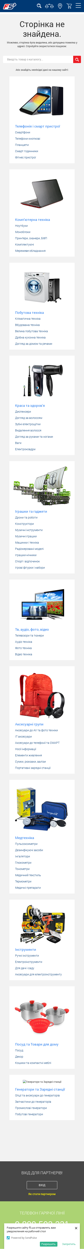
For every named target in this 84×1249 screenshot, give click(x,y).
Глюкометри (23, 862)
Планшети (22, 145)
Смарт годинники (26, 151)
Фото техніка (23, 648)
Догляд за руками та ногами (34, 436)
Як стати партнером (42, 1194)
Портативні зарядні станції (33, 767)
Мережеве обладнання (30, 250)
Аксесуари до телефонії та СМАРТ (37, 742)
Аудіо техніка (23, 641)
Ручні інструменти (27, 955)
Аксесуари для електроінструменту (38, 974)
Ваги (18, 443)
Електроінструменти (28, 961)
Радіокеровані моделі (29, 548)
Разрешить (48, 1244)
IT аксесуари (23, 736)
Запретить (69, 1244)
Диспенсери (23, 411)
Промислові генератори (31, 1108)
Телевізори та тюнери (29, 635)
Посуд (19, 1050)
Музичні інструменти (29, 530)
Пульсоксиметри (26, 843)
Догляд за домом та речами (33, 343)
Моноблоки (22, 232)
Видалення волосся (28, 430)
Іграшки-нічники (25, 555)
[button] (60, 7)
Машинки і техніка (27, 542)
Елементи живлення (28, 755)
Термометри (23, 881)
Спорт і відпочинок (27, 561)
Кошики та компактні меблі (33, 1063)
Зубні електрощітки (28, 424)
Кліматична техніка (28, 318)
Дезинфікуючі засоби (29, 850)
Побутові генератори (29, 1114)
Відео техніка (23, 654)
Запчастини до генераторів (33, 1101)
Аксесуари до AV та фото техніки (36, 730)
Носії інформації (25, 749)
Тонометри (22, 869)
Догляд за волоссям (28, 417)
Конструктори (24, 523)
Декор (19, 1056)
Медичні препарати (28, 887)
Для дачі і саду (24, 968)
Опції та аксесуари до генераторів (37, 1095)
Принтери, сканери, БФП (31, 238)
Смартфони (22, 132)
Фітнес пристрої (25, 157)
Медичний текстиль (28, 875)
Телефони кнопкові (27, 138)
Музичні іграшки (26, 536)
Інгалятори (22, 856)
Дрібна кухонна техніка (30, 337)
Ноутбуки (21, 225)
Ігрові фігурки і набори (30, 567)
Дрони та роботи (26, 517)
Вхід (42, 1185)
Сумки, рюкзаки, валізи (30, 761)
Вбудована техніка (27, 325)
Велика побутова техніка (31, 331)
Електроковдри (25, 449)
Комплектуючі (24, 244)
